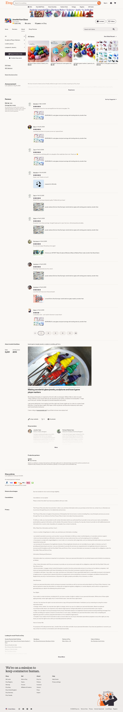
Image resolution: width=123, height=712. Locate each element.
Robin (34, 218)
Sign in (105, 3)
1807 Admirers (8, 68)
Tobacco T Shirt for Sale (11, 649)
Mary (34, 126)
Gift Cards (91, 7)
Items (6, 29)
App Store (11, 701)
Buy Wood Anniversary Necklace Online (44, 641)
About (23, 29)
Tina (34, 149)
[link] (35, 333)
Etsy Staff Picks (40, 7)
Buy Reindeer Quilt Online (97, 641)
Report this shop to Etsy (11, 74)
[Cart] (115, 3)
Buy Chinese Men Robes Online (13, 647)
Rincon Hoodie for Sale (11, 645)
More (56, 447)
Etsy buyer (36, 241)
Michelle (35, 103)
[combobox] (55, 3)
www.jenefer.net (42, 410)
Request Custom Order (16, 54)
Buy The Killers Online (10, 651)
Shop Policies (33, 29)
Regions (115, 709)
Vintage (74, 7)
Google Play (24, 701)
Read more (71, 90)
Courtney (35, 264)
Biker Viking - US (66, 641)
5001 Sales (8, 65)
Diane (34, 310)
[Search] (99, 3)
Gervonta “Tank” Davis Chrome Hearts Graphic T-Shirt (17, 641)
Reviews (14, 29)
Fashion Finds (64, 7)
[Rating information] (13, 23)
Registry (82, 7)
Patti (34, 195)
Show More (61, 657)
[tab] (15, 36)
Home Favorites (52, 7)
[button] (100, 21)
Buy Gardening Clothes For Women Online (16, 653)
